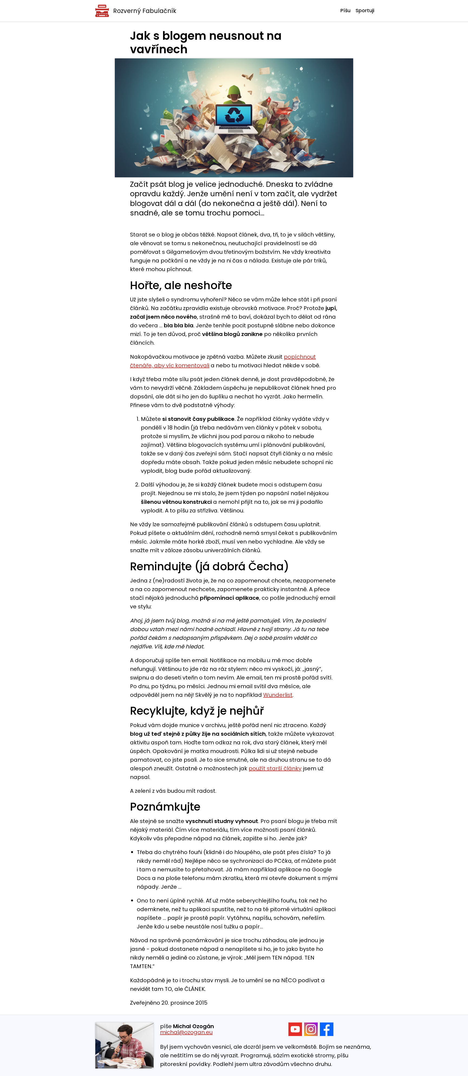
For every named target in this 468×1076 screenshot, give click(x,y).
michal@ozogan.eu (186, 1032)
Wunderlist (277, 695)
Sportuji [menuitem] (365, 10)
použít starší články (275, 768)
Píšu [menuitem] (345, 10)
